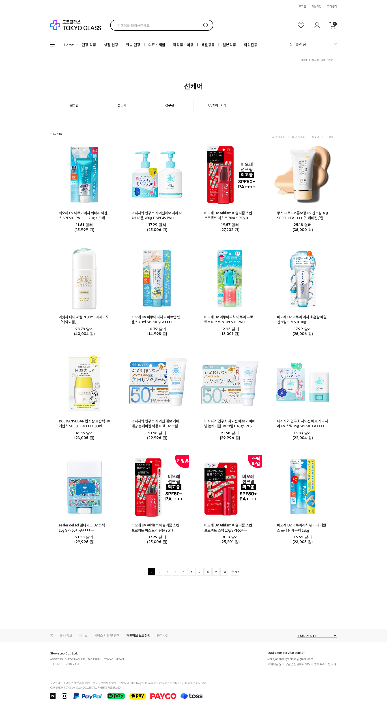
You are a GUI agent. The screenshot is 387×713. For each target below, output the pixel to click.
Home (69, 44)
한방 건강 (133, 44)
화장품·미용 (318, 60)
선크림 (74, 105)
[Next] (235, 572)
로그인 (302, 6)
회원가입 (316, 6)
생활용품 (208, 44)
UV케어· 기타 (217, 105)
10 (224, 572)
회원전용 (250, 44)
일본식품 (229, 44)
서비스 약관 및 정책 (107, 635)
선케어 (329, 60)
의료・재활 (156, 44)
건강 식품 (89, 44)
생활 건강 (111, 44)
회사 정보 (66, 635)
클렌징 (300, 44)
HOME (304, 60)
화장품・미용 (183, 44)
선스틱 (122, 105)
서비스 (83, 635)
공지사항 (163, 635)
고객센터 (332, 6)
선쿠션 (169, 105)
